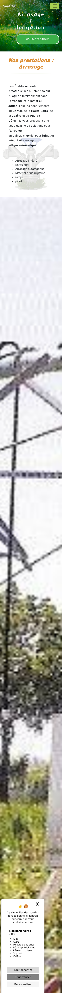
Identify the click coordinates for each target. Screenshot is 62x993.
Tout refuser (23, 977)
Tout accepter (23, 970)
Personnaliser (23, 984)
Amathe (9, 6)
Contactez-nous (37, 39)
